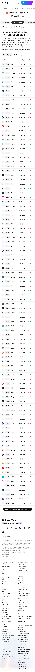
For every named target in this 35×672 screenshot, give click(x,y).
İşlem (3, 647)
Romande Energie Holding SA (13, 392)
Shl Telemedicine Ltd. (13, 86)
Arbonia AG (13, 117)
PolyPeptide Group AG (13, 370)
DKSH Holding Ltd (13, 450)
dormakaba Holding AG (13, 428)
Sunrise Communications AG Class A (13, 357)
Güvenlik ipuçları (23, 637)
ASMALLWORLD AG (13, 82)
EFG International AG (13, 246)
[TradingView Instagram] (16, 527)
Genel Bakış (21, 576)
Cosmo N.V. (13, 419)
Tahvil (3, 576)
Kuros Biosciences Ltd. (13, 272)
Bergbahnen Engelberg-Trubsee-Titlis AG (13, 397)
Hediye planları (22, 570)
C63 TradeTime (22, 622)
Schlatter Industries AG (13, 259)
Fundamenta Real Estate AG (13, 255)
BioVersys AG (13, 303)
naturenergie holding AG (13, 317)
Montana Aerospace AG (13, 295)
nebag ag (13, 153)
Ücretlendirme (22, 566)
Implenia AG (13, 454)
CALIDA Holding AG (13, 233)
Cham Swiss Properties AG (13, 286)
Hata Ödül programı (24, 639)
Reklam (20, 660)
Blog (19, 604)
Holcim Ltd (13, 472)
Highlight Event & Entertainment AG (13, 144)
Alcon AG (13, 423)
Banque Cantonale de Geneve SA (13, 321)
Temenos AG (13, 485)
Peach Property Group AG (13, 122)
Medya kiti (21, 610)
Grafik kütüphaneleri (24, 649)
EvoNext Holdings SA (13, 99)
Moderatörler (5, 641)
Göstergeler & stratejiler (9, 657)
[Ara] (18, 3)
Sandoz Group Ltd (13, 459)
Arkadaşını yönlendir (8, 635)
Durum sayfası (22, 641)
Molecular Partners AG (13, 113)
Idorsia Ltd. (13, 131)
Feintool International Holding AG (13, 201)
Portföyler (5, 610)
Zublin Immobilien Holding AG (13, 405)
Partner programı (23, 666)
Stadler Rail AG (13, 312)
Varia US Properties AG (13, 219)
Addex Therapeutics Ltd (13, 64)
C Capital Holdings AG (13, 77)
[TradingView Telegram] (24, 527)
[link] (16, 26)
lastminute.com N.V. (13, 197)
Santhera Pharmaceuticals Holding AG (13, 241)
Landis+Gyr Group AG (13, 379)
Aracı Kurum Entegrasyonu (22, 663)
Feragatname (22, 629)
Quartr (19, 552)
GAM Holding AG (13, 68)
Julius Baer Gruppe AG (13, 490)
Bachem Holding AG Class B (13, 503)
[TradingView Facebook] (7, 527)
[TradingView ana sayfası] (6, 3)
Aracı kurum (21, 578)
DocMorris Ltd (13, 193)
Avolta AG (13, 383)
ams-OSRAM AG (13, 264)
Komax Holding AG (13, 494)
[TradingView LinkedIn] (20, 527)
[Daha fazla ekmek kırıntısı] (10, 8)
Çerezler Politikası (23, 633)
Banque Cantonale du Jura (13, 481)
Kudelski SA (13, 91)
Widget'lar (21, 647)
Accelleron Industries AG (13, 499)
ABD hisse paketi (23, 595)
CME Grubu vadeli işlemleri (23, 590)
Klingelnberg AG (13, 179)
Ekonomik (4, 599)
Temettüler (5, 603)
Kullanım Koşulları (23, 627)
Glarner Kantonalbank (13, 299)
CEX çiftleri (5, 579)
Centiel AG (13, 139)
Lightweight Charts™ (24, 651)
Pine (3, 583)
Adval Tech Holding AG (13, 366)
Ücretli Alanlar (6, 663)
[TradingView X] (3, 527)
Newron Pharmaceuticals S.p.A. (13, 206)
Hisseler (4, 572)
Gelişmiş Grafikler (23, 653)
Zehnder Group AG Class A (13, 468)
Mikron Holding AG (13, 250)
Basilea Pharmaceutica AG (13, 441)
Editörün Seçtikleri (7, 651)
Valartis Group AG (13, 188)
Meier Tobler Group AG (13, 330)
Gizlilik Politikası (22, 631)
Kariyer (20, 608)
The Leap (21, 584)
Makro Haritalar (6, 616)
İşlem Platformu (22, 655)
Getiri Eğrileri (5, 612)
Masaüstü (4, 626)
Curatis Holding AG (13, 268)
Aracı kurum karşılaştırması (22, 581)
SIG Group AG (13, 224)
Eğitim (3, 649)
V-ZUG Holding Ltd (13, 348)
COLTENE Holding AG (13, 388)
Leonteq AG (13, 277)
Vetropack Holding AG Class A (13, 281)
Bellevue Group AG (13, 157)
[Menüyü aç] (2, 3)
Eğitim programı (22, 668)
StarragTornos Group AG (13, 335)
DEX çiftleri (5, 581)
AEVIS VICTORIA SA (13, 210)
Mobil (3, 624)
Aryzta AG (13, 343)
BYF (3, 574)
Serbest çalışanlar (7, 661)
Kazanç (4, 601)
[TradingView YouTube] (11, 527)
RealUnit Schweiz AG (13, 95)
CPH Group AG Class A (13, 432)
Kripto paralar (6, 578)
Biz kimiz (20, 600)
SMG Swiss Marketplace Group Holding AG (13, 326)
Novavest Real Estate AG (13, 339)
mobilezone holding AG (13, 215)
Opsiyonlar (5, 614)
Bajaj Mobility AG (13, 308)
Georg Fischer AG (13, 410)
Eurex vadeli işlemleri (24, 593)
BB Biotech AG (13, 414)
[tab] (5, 22)
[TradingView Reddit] (3, 532)
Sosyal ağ (5, 631)
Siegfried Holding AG (13, 476)
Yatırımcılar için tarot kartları (24, 619)
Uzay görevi (21, 602)
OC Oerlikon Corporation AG (13, 126)
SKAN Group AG (13, 445)
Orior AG (13, 228)
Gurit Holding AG (13, 361)
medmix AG (13, 162)
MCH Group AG (13, 148)
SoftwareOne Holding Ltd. (13, 170)
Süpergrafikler (6, 566)
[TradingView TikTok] (29, 527)
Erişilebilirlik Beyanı (23, 635)
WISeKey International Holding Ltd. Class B (13, 175)
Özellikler (21, 564)
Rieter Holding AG (13, 108)
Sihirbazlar (5, 659)
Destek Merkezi (22, 606)
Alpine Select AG (13, 166)
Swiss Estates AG (13, 104)
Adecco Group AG (13, 290)
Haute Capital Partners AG (13, 401)
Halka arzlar (5, 605)
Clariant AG (13, 184)
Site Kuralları (5, 639)
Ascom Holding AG (13, 135)
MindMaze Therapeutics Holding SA (13, 73)
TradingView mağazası (25, 616)
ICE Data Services (13, 540)
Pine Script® (5, 618)
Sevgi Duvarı (5, 633)
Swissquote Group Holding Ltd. (13, 352)
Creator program (7, 637)
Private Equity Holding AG (13, 437)
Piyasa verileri (22, 568)
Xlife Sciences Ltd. (13, 237)
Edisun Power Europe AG (13, 463)
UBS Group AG (13, 374)
